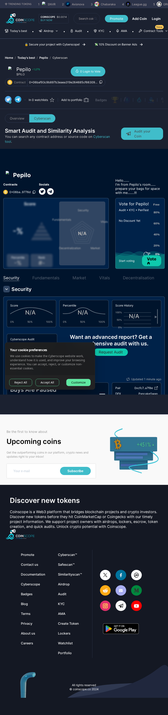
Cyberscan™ (67, 555)
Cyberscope (30, 584)
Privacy (26, 623)
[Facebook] (121, 575)
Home (9, 57)
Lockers (64, 633)
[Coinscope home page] (20, 18)
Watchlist (65, 643)
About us (28, 633)
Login (156, 19)
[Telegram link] (18, 100)
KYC (61, 604)
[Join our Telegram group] (121, 606)
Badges (101, 100)
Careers (27, 643)
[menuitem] (16, 31)
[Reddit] (105, 591)
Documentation (33, 574)
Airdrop (64, 584)
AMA (61, 614)
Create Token (68, 623)
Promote (116, 19)
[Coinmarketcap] (136, 575)
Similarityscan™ (70, 574)
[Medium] (136, 591)
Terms (26, 614)
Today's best (26, 57)
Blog (24, 604)
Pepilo (43, 57)
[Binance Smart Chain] (9, 82)
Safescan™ (66, 564)
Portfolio (65, 653)
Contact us (29, 564)
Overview (17, 118)
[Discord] (121, 591)
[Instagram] (105, 606)
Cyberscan (60, 57)
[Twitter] (105, 575)
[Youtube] (136, 606)
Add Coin (139, 19)
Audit (62, 594)
